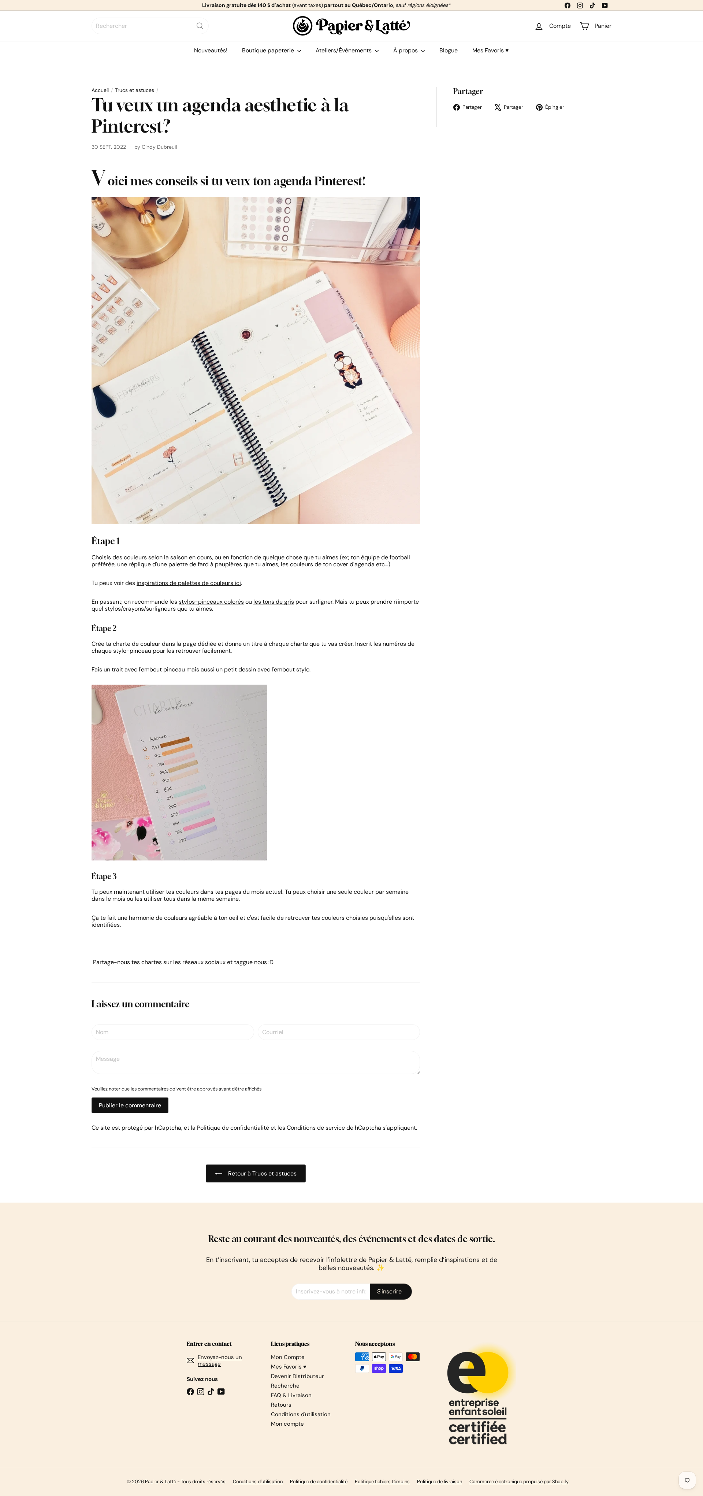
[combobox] (150, 26)
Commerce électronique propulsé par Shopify (519, 1481)
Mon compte (287, 1424)
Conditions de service (316, 1128)
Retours (281, 1404)
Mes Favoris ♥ (490, 50)
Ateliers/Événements (344, 50)
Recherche (285, 1385)
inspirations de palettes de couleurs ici (189, 583)
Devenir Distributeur (297, 1376)
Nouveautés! (210, 50)
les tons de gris (273, 602)
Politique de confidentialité (233, 1128)
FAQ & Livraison (291, 1395)
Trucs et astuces (134, 90)
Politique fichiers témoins (382, 1481)
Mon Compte (288, 1357)
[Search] (200, 26)
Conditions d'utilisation (301, 1414)
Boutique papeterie (268, 50)
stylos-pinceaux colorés (211, 602)
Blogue (448, 50)
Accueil (100, 90)
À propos (406, 50)
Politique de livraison (439, 1481)
